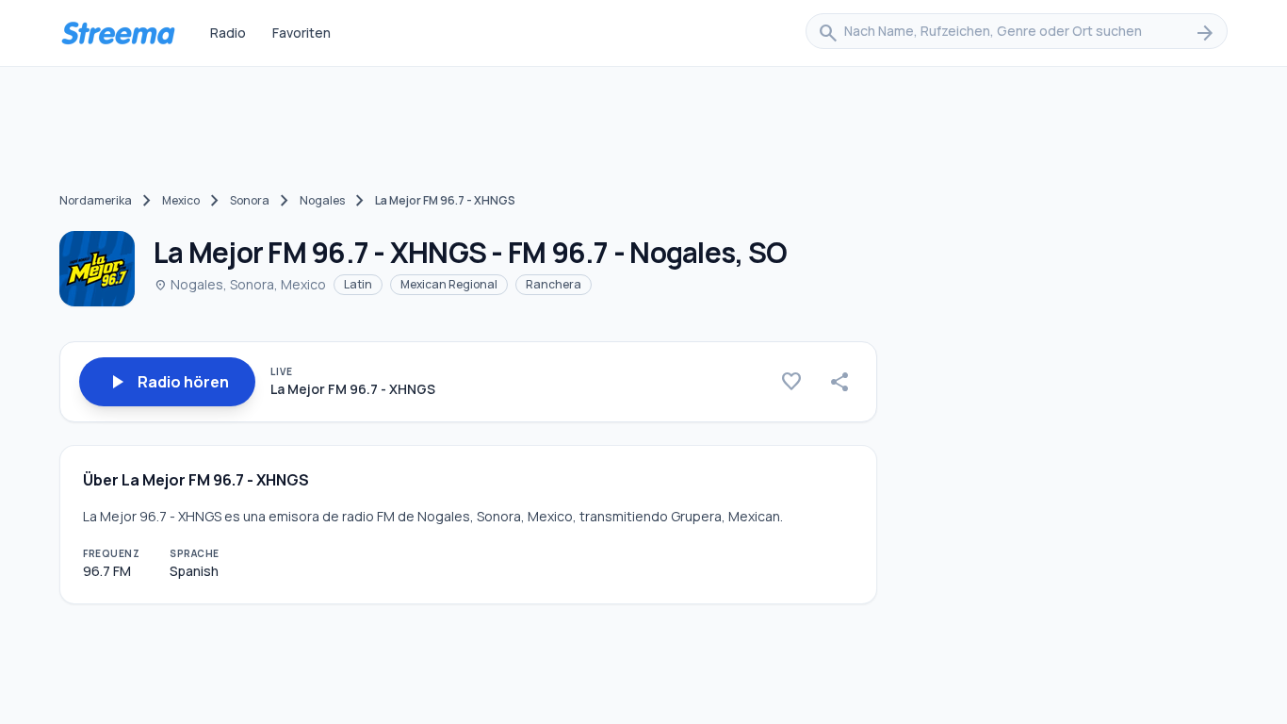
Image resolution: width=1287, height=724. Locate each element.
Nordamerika (95, 200)
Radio (228, 32)
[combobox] (1017, 33)
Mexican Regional (448, 284)
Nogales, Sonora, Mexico (240, 284)
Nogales (322, 200)
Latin (358, 284)
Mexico (181, 200)
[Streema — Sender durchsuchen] (117, 33)
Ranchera (553, 284)
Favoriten (301, 32)
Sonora (249, 200)
